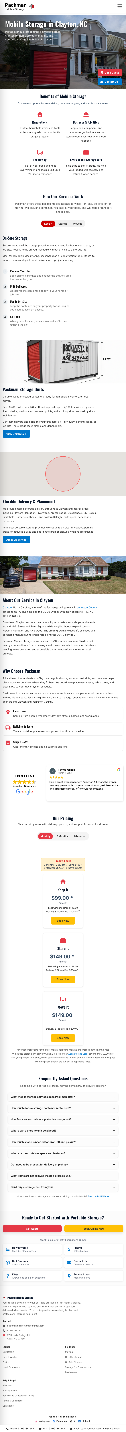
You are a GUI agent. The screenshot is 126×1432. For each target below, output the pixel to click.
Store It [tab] (62, 223)
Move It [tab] (77, 223)
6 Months (79, 836)
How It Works (9, 1357)
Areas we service (16, 539)
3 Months (62, 836)
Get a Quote (112, 72)
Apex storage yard (77, 1053)
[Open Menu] (120, 6)
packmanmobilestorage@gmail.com (25, 1325)
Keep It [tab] (48, 223)
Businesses (71, 1372)
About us (7, 1385)
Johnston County (87, 607)
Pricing (5, 1362)
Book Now (63, 920)
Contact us (8, 1405)
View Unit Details (16, 433)
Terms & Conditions (12, 1400)
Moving (69, 1352)
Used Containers (11, 1367)
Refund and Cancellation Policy (18, 1395)
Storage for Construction (78, 1367)
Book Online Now (93, 1228)
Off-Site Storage (73, 1357)
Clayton (7, 607)
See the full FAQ (98, 1196)
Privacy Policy (9, 1390)
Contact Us (111, 81)
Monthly (45, 836)
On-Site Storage (73, 1362)
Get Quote (32, 1228)
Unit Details (8, 1352)
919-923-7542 (15, 1330)
